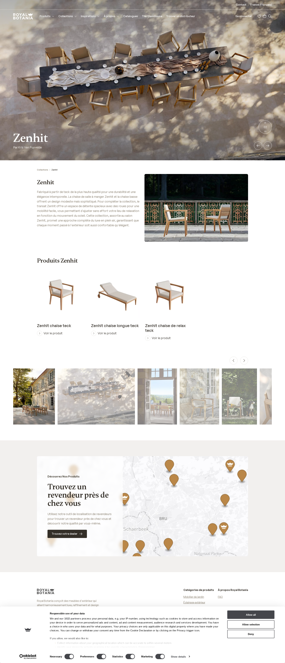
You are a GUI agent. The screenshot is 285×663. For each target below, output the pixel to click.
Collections (42, 170)
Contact (241, 4)
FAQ (220, 597)
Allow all (251, 614)
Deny (251, 634)
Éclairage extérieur (194, 602)
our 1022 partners (70, 618)
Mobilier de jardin (193, 597)
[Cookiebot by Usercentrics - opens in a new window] (28, 656)
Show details (178, 656)
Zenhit (54, 170)
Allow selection (251, 624)
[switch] (101, 656)
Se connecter (243, 16)
